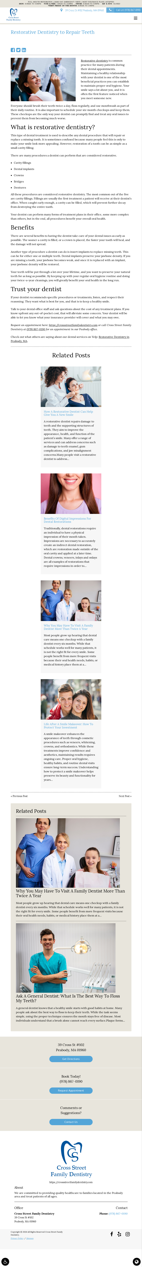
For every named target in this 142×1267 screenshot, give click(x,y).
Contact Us (71, 1121)
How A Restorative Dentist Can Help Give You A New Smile (68, 413)
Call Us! (128, 10)
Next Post (124, 796)
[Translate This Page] (137, 1262)
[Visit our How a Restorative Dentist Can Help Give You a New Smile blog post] (71, 386)
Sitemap (30, 1238)
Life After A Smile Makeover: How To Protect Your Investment (68, 725)
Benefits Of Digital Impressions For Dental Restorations (67, 520)
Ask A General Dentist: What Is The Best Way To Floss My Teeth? (68, 998)
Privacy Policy (17, 1238)
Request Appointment (71, 1090)
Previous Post (20, 796)
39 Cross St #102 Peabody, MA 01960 (84, 10)
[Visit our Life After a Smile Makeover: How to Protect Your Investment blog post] (71, 699)
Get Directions (71, 1058)
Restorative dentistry (94, 60)
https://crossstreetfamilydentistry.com (73, 325)
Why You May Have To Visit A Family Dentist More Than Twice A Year (68, 627)
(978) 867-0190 (36, 329)
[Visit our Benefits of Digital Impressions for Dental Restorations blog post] (71, 493)
